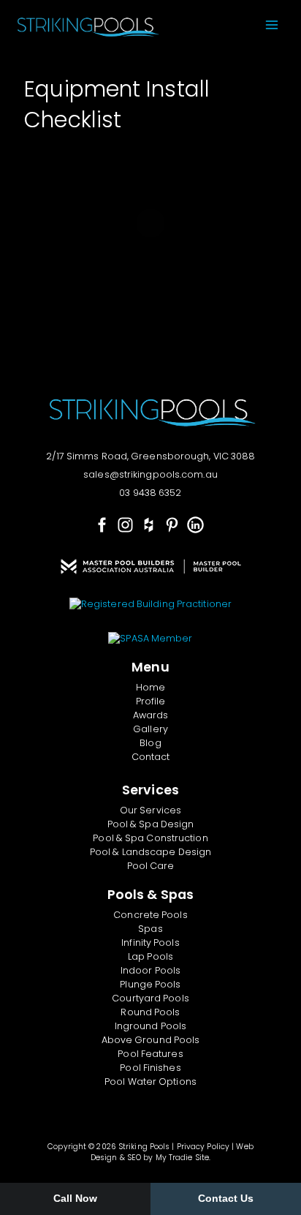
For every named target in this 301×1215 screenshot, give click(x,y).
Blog (150, 743)
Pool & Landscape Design (150, 852)
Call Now (75, 1198)
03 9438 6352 (150, 492)
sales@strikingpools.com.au (150, 474)
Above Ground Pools (151, 1040)
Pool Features (150, 1053)
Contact (151, 757)
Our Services (150, 810)
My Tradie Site (182, 1157)
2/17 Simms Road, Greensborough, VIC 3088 (151, 456)
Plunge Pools (150, 984)
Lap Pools (150, 956)
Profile (151, 701)
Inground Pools (150, 1026)
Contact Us (226, 1198)
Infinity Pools (150, 942)
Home (150, 687)
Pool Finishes (150, 1067)
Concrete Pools (150, 915)
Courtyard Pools (150, 998)
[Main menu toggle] (271, 25)
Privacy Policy (203, 1146)
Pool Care (151, 865)
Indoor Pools (150, 970)
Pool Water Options (150, 1081)
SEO (134, 1157)
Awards (151, 715)
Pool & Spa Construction (150, 838)
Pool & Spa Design (150, 824)
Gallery (150, 729)
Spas (150, 928)
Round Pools (150, 1012)
